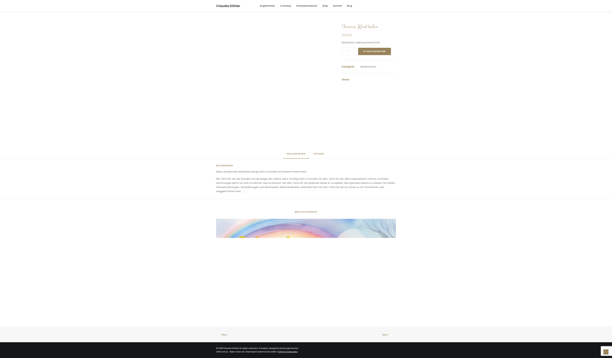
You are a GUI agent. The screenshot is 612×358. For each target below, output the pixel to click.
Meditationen (368, 66)
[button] (374, 6)
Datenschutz (264, 351)
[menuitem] (267, 6)
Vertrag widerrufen (288, 351)
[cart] (394, 6)
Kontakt (337, 5)
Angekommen (267, 5)
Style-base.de (236, 351)
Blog (349, 5)
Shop (325, 5)
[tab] (319, 155)
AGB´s (274, 351)
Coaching (285, 5)
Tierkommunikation (306, 5)
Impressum (251, 351)
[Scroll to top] (605, 351)
